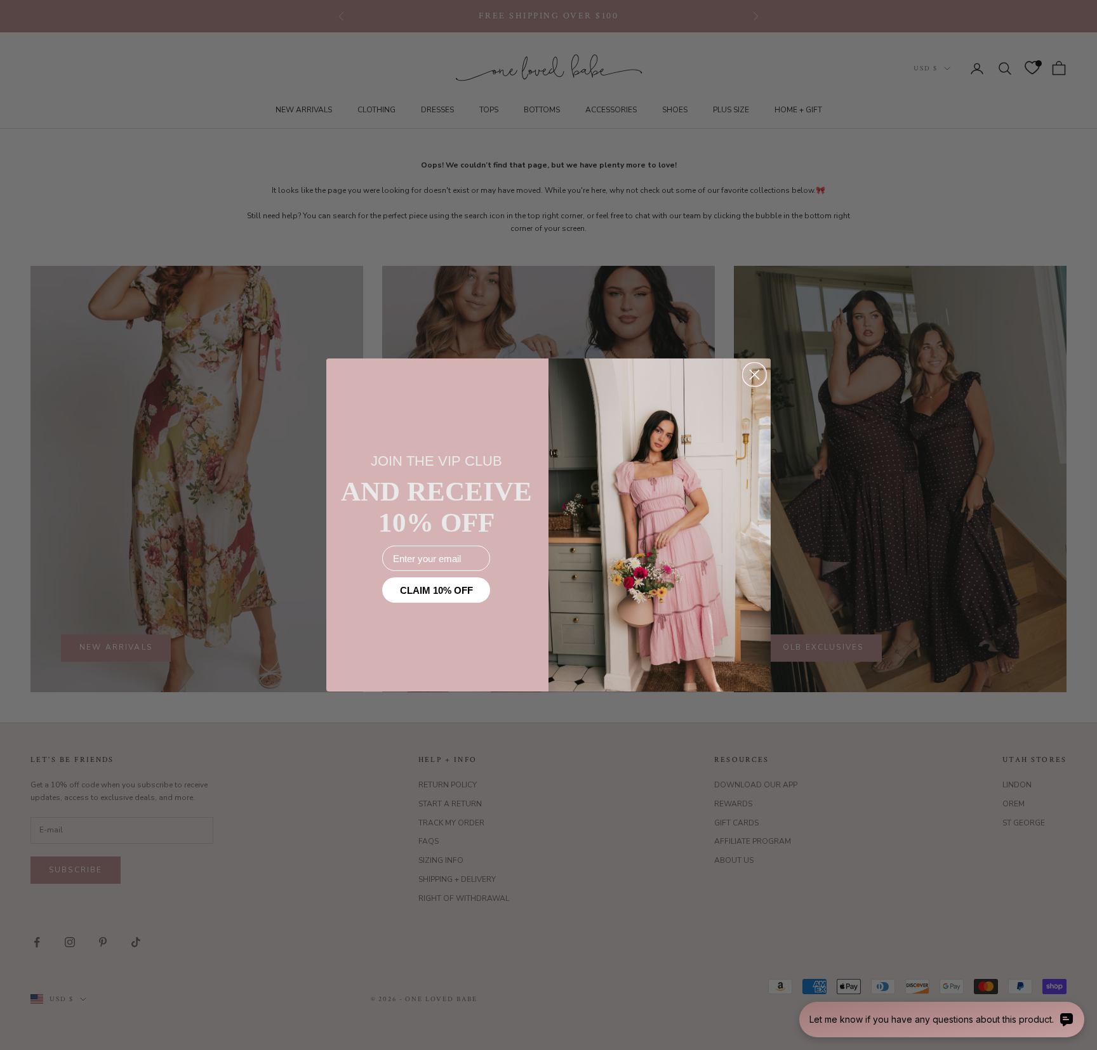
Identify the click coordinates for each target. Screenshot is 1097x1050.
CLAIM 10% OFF (436, 590)
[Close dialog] (754, 375)
